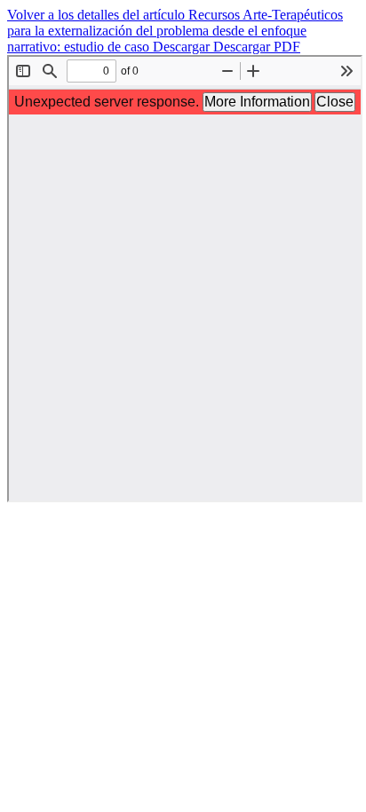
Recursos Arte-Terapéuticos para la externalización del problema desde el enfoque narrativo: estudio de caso (175, 30)
